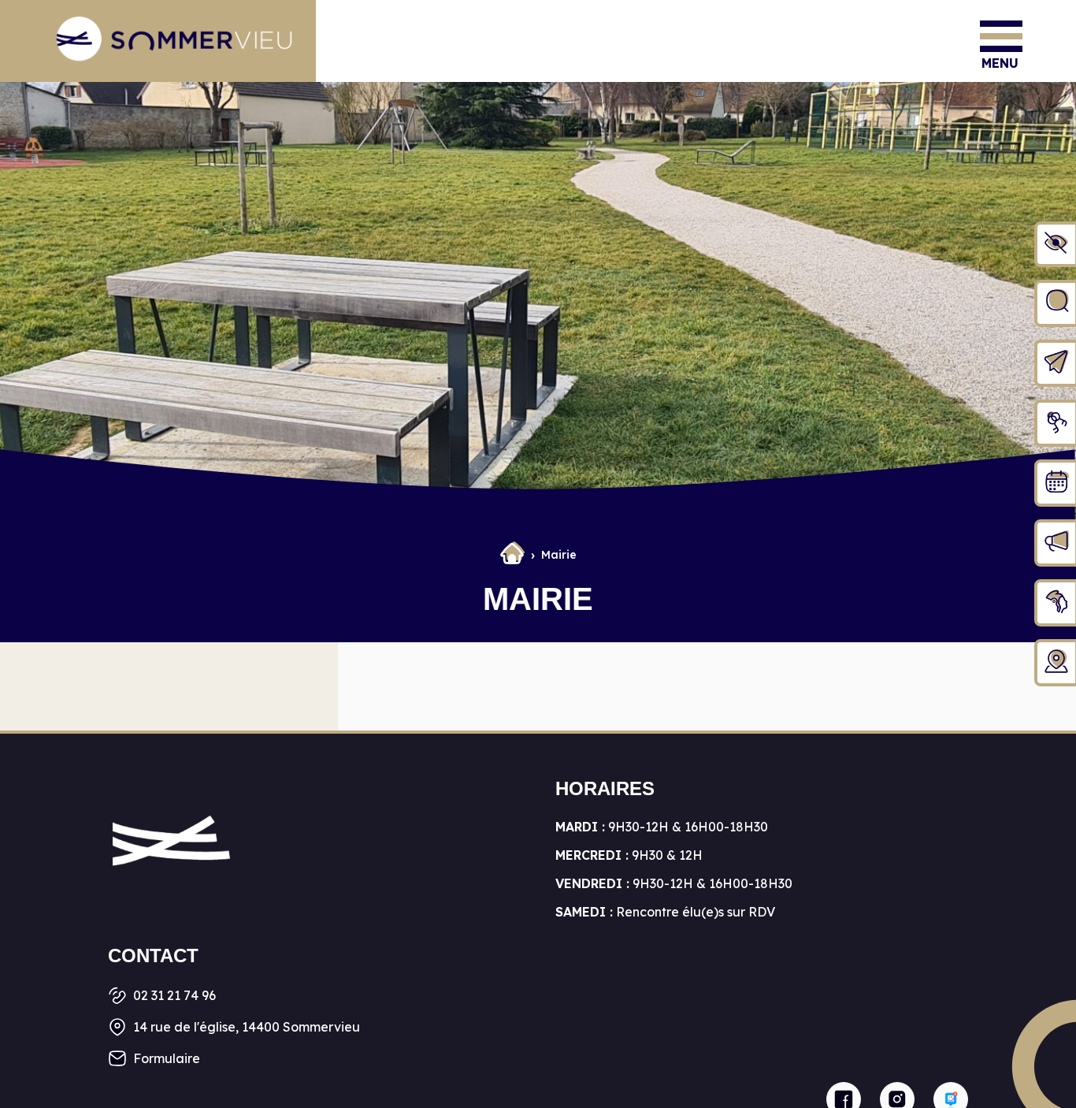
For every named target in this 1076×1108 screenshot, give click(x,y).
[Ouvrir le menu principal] (1001, 36)
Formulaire (166, 1058)
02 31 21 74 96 (174, 995)
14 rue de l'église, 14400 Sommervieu (246, 1027)
